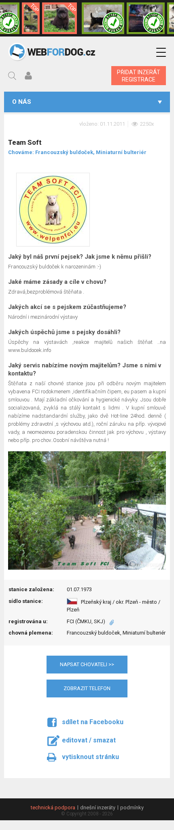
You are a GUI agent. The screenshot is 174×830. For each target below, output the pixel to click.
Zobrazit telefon (87, 688)
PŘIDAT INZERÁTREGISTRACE (138, 76)
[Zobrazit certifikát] (110, 621)
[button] (161, 52)
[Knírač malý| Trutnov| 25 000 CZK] (31, 18)
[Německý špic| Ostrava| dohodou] (59, 18)
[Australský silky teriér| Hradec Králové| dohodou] (103, 18)
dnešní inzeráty (97, 807)
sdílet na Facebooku (92, 722)
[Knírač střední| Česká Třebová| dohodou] (146, 18)
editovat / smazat (89, 740)
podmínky (132, 807)
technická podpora (53, 807)
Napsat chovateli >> (87, 664)
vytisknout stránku (90, 757)
